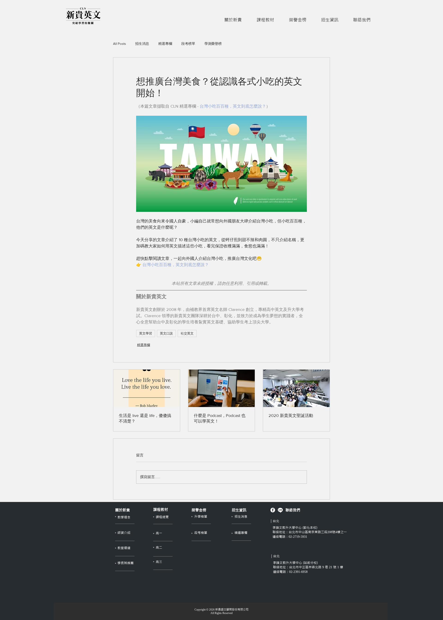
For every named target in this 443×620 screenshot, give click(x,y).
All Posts (119, 44)
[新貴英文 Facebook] (272, 510)
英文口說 (166, 333)
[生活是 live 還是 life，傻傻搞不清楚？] (146, 388)
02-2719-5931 (298, 536)
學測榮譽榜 (213, 44)
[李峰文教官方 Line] (280, 510)
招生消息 (142, 44)
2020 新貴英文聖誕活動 (291, 415)
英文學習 (145, 333)
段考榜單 (188, 44)
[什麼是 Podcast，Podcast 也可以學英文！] (221, 388)
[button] (233, 17)
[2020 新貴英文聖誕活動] (296, 388)
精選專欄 (165, 44)
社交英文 (187, 333)
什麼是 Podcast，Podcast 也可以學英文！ (219, 418)
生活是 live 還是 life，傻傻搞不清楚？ (145, 418)
